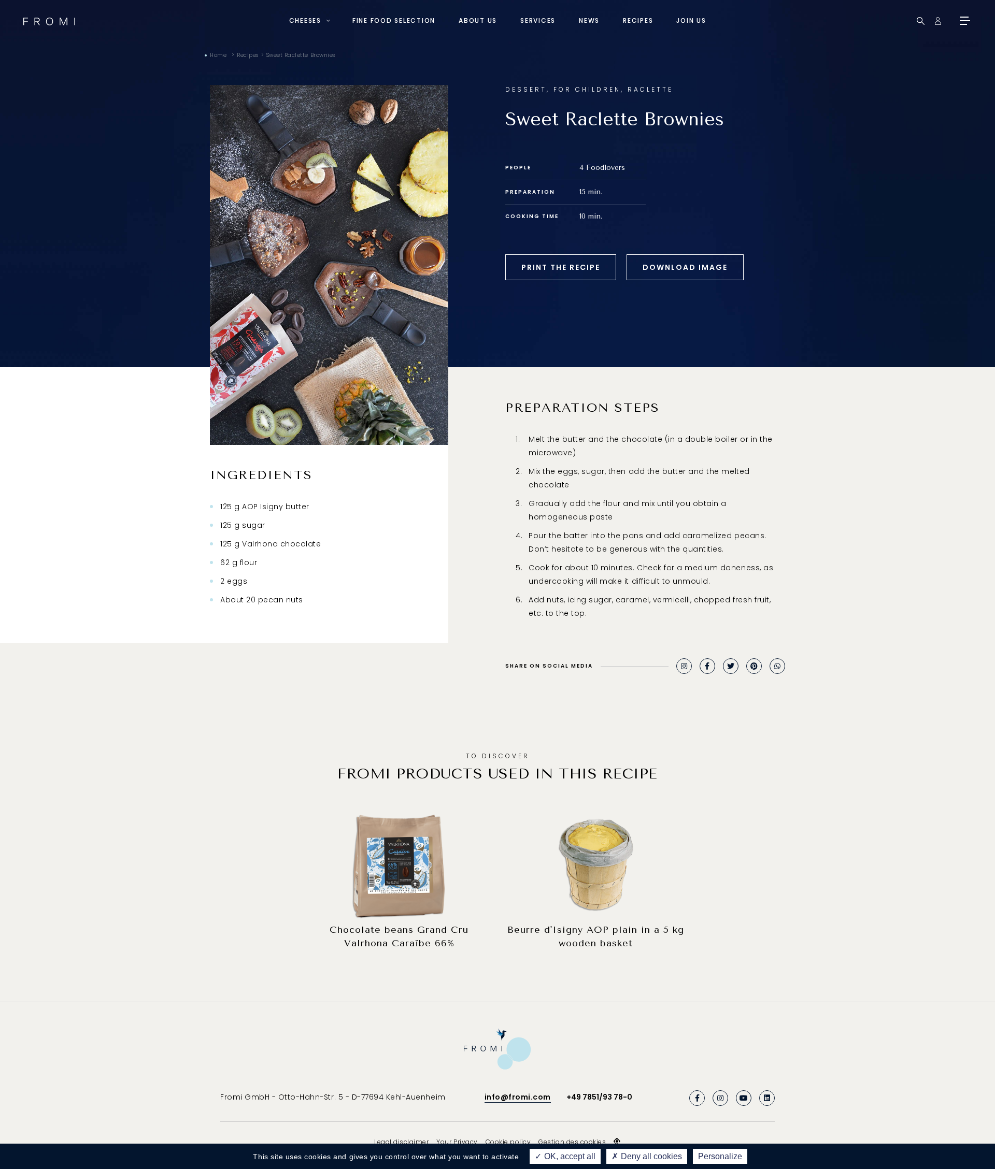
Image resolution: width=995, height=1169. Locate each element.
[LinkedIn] (767, 1098)
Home (218, 55)
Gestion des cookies (572, 1141)
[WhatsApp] (777, 666)
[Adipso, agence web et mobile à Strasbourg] (617, 1141)
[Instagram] (684, 666)
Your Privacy (456, 1141)
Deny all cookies (650, 1156)
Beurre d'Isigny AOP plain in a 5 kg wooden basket (595, 936)
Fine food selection (393, 20)
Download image (685, 267)
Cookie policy (508, 1141)
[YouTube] (743, 1098)
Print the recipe (560, 267)
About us (478, 20)
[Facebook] (707, 666)
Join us (691, 20)
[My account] (938, 21)
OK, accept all (568, 1156)
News (589, 20)
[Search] (921, 21)
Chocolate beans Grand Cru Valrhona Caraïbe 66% (399, 936)
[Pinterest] (754, 666)
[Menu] (964, 20)
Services (538, 20)
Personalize (720, 1156)
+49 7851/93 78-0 (599, 1097)
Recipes (638, 20)
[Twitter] (730, 666)
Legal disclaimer (401, 1141)
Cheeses (305, 20)
